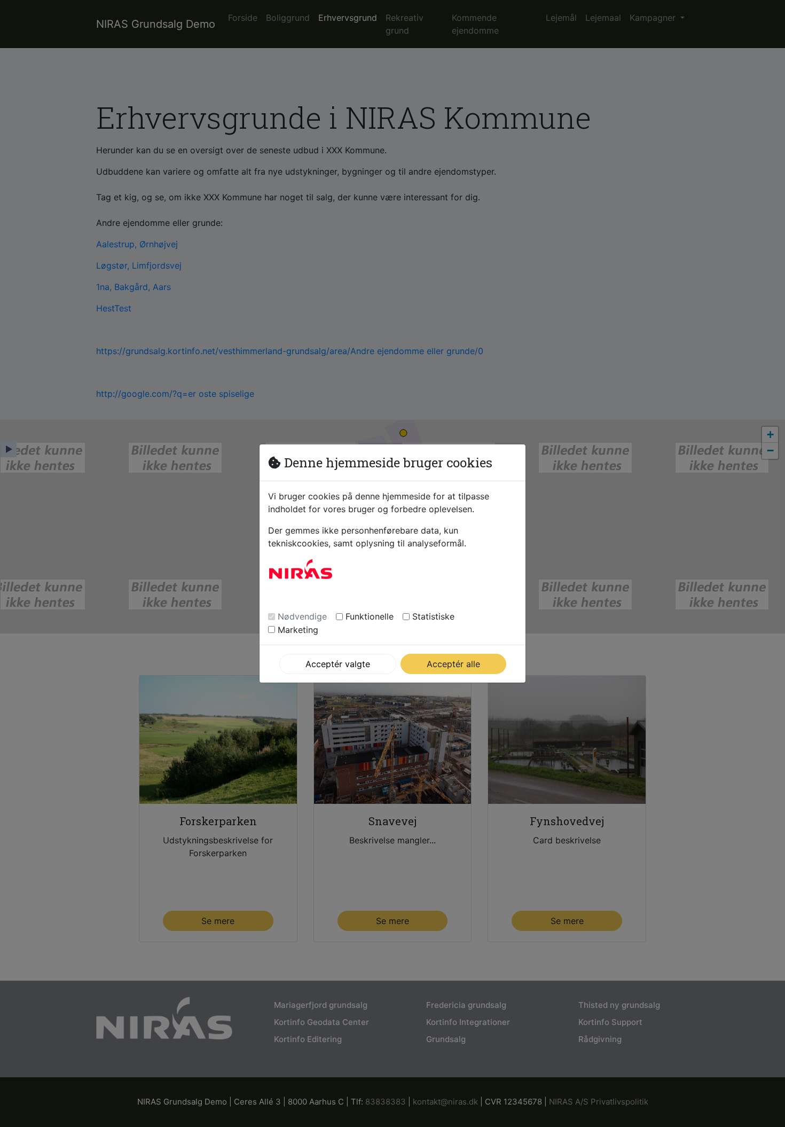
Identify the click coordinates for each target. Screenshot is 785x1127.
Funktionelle (370, 616)
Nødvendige (302, 616)
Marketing (298, 629)
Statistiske (433, 616)
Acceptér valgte (337, 664)
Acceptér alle (453, 664)
